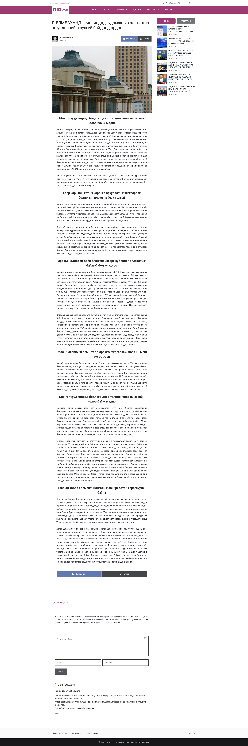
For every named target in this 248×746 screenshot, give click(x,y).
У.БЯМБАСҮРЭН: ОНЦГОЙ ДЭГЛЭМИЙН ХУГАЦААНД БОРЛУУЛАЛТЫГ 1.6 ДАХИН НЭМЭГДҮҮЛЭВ (180, 77)
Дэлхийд (137, 10)
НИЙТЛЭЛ (169, 10)
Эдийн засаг (121, 10)
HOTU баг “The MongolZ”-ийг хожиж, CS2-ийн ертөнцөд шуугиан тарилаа (180, 53)
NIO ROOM (151, 10)
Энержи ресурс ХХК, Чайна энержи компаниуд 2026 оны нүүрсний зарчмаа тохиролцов (181, 41)
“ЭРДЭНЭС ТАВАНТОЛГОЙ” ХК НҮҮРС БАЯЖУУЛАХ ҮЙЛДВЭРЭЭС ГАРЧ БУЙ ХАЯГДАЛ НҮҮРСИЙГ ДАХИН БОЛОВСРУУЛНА (181, 89)
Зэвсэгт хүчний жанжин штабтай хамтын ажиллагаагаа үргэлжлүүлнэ (180, 28)
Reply (57, 713)
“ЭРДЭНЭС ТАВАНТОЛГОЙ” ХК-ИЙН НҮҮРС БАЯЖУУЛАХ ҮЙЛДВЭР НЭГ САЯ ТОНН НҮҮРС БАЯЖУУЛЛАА (180, 65)
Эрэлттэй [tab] (186, 21)
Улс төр (106, 10)
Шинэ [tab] (166, 21)
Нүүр (94, 10)
